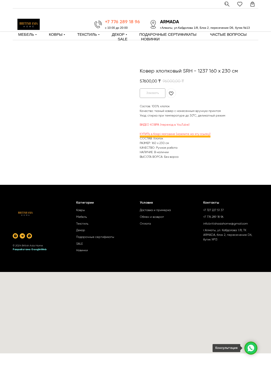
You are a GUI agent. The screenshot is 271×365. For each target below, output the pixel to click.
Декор (80, 230)
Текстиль (82, 223)
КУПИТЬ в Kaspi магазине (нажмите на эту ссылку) (175, 134)
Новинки (82, 250)
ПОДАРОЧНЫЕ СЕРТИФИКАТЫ (167, 34)
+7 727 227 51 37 (213, 210)
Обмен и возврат (152, 216)
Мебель (81, 216)
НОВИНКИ (150, 39)
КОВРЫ (55, 34)
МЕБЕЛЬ (26, 34)
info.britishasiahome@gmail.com (225, 223)
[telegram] (22, 236)
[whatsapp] (29, 236)
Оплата (145, 223)
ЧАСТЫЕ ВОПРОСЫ (228, 34)
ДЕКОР (118, 34)
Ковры (80, 210)
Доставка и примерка (155, 210)
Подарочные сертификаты (95, 237)
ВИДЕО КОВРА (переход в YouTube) (164, 124)
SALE (122, 39)
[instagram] (15, 236)
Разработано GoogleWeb (30, 249)
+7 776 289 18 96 (213, 216)
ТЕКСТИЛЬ (87, 34)
